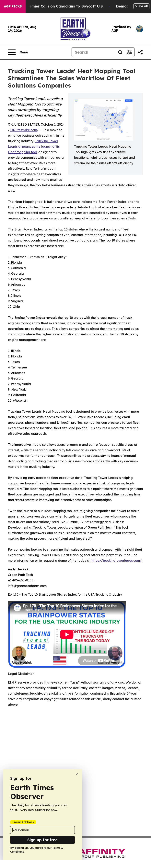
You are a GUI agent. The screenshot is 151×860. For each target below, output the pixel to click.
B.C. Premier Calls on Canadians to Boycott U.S (60, 6)
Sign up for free (42, 839)
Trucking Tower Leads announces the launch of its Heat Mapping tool (34, 146)
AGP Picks (13, 6)
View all (141, 6)
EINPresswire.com (23, 130)
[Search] (120, 52)
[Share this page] (140, 52)
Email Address (23, 822)
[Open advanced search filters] (129, 52)
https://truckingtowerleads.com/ (116, 560)
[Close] (77, 774)
